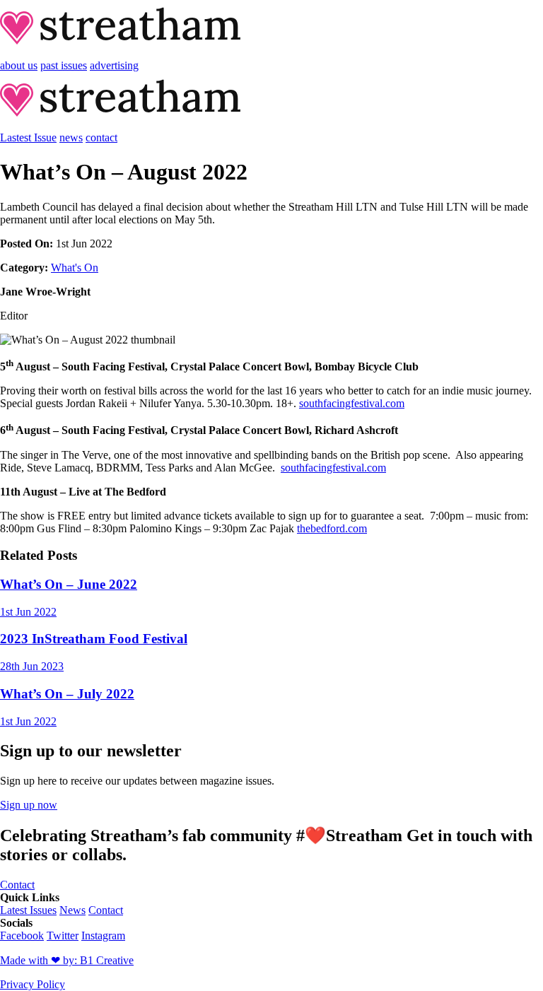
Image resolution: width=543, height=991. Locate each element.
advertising (114, 65)
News (72, 910)
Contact (105, 910)
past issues (63, 65)
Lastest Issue (28, 137)
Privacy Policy (32, 984)
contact (101, 137)
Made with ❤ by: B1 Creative (67, 960)
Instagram (103, 936)
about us (18, 65)
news (71, 137)
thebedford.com (332, 528)
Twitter (62, 936)
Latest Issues (28, 910)
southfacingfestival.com (351, 403)
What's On (74, 268)
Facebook (22, 936)
